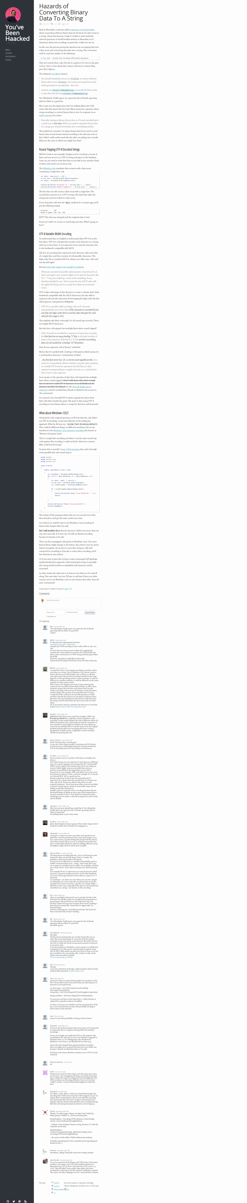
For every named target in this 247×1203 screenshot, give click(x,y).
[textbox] (73, 603)
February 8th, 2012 (59, 895)
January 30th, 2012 (59, 626)
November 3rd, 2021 (66, 1160)
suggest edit (64, 24)
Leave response (89, 612)
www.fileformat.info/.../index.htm (62, 644)
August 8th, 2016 (63, 1026)
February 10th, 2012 (59, 919)
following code (49, 168)
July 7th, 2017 (68, 1062)
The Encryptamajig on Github (61, 957)
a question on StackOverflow (82, 29)
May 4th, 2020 (62, 1091)
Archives (8, 53)
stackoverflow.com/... (76, 971)
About (7, 49)
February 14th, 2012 (66, 933)
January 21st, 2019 (60, 1072)
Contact (8, 59)
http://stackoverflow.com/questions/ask (71, 707)
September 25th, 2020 (62, 1111)
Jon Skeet (56, 74)
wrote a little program (70, 449)
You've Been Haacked (17, 32)
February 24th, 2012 (59, 965)
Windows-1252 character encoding (68, 430)
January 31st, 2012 (66, 853)
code (55, 24)
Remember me (52, 616)
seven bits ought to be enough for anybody (65, 267)
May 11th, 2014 (59, 978)
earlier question (46, 115)
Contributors (10, 56)
